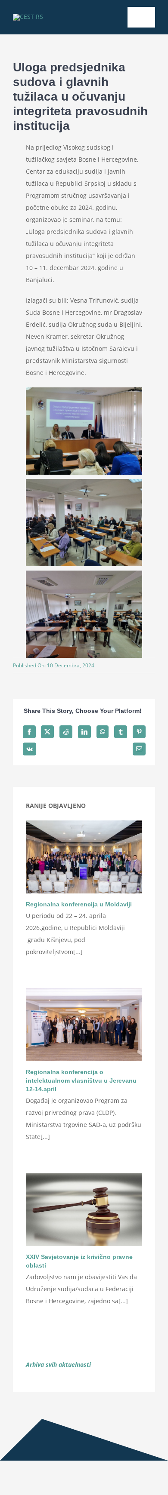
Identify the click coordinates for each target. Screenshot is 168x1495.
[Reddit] (66, 731)
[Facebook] (29, 731)
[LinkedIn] (84, 731)
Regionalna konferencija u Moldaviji (79, 904)
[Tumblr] (120, 731)
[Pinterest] (139, 731)
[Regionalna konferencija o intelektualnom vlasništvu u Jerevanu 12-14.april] (84, 1024)
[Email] (139, 749)
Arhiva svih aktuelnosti (58, 1364)
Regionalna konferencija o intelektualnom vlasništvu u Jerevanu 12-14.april (81, 1080)
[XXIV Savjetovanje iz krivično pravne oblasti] (84, 1209)
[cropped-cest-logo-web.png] (28, 16)
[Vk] (29, 749)
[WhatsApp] (102, 731)
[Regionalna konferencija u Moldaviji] (84, 856)
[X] (47, 731)
